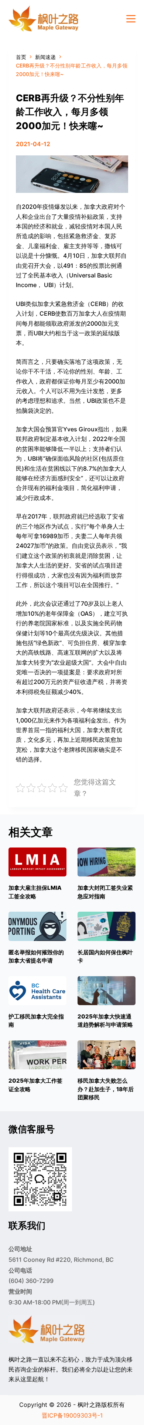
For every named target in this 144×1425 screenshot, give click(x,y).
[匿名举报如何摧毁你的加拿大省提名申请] (37, 926)
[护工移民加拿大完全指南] (37, 990)
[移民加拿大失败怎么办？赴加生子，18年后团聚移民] (107, 1054)
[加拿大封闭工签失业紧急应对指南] (107, 862)
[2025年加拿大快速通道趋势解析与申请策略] (107, 990)
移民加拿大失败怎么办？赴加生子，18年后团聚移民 (106, 1089)
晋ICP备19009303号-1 (72, 1415)
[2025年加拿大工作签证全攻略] (37, 1054)
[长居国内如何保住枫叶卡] (107, 926)
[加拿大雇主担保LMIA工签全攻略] (37, 862)
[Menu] (131, 18)
